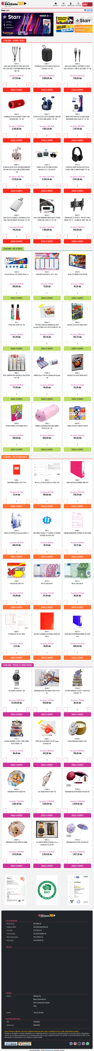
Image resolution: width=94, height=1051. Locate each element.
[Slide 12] (34, 33)
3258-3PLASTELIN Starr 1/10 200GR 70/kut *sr (17, 272)
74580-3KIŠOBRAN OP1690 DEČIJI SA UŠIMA (16, 840)
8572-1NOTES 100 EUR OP (77, 582)
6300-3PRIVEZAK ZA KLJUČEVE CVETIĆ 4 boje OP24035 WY (47, 741)
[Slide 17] (45, 33)
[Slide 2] (11, 33)
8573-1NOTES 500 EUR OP (47, 582)
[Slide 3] (14, 33)
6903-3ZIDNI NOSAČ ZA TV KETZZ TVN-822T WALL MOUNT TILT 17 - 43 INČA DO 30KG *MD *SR (77, 217)
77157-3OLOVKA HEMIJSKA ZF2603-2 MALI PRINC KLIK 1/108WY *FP (16, 741)
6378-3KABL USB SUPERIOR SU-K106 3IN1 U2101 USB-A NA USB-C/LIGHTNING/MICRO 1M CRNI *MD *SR (16, 67)
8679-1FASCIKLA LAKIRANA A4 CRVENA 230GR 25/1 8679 (47, 633)
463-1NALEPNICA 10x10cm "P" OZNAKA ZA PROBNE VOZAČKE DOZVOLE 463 (46, 532)
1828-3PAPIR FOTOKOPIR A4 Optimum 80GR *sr (16, 531)
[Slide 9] (27, 33)
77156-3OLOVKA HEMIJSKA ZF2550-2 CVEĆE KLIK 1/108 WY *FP (77, 690)
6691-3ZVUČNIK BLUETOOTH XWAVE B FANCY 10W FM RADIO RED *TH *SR (17, 116)
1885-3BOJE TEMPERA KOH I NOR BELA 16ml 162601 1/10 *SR (16, 375)
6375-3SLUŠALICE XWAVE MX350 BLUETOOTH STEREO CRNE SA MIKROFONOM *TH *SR (77, 167)
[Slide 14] (39, 33)
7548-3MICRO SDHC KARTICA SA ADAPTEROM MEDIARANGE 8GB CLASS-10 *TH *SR (77, 116)
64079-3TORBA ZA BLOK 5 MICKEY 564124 (77, 424)
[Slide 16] (43, 33)
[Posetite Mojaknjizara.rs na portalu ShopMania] (11, 1043)
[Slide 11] (32, 33)
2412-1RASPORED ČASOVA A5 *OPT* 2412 (47, 272)
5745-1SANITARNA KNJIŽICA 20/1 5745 (16, 481)
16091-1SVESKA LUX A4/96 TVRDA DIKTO (77, 323)
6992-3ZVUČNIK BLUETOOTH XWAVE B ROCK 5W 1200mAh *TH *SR (47, 66)
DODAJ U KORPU (16, 89)
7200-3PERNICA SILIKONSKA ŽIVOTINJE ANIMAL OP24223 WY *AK (47, 425)
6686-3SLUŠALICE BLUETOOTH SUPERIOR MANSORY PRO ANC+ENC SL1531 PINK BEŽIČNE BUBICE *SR (16, 168)
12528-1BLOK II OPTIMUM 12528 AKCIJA (77, 272)
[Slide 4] (16, 33)
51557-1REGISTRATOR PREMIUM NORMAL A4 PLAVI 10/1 (77, 633)
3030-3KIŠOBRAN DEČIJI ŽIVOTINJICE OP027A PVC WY (47, 690)
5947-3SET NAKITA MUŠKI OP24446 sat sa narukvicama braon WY (47, 842)
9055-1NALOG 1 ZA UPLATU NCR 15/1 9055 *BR (47, 481)
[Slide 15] (41, 33)
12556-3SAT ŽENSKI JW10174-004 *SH (47, 790)
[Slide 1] (9, 33)
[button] (87, 4)
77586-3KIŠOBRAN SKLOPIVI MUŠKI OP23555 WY (77, 790)
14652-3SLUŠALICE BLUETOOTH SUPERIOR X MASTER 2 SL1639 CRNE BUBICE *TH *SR (47, 116)
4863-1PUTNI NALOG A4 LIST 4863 (16, 632)
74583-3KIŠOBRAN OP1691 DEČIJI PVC (16, 790)
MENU (85, 4)
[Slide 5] (18, 33)
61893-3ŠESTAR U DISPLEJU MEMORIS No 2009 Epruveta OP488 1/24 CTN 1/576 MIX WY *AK (47, 324)
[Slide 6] (20, 33)
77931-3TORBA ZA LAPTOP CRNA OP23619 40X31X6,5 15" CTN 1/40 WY (47, 167)
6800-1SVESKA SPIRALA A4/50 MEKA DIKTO (17, 424)
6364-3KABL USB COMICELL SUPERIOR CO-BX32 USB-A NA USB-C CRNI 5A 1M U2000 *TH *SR (77, 66)
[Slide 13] (36, 33)
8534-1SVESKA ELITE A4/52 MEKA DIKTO (77, 373)
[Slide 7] (23, 33)
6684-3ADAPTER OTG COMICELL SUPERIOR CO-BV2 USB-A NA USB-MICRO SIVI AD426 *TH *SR (16, 217)
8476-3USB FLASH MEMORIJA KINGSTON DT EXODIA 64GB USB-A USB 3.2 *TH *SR (47, 217)
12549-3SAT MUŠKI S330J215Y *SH (16, 689)
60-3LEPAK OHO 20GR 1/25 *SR (16, 323)
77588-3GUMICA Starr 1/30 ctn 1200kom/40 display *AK (47, 375)
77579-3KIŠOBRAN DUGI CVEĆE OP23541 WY (77, 840)
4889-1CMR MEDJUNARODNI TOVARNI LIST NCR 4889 (77, 531)
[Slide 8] (25, 33)
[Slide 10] (29, 33)
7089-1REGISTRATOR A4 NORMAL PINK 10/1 (77, 481)
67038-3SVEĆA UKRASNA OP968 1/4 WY (77, 739)
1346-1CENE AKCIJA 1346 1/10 (17, 582)
